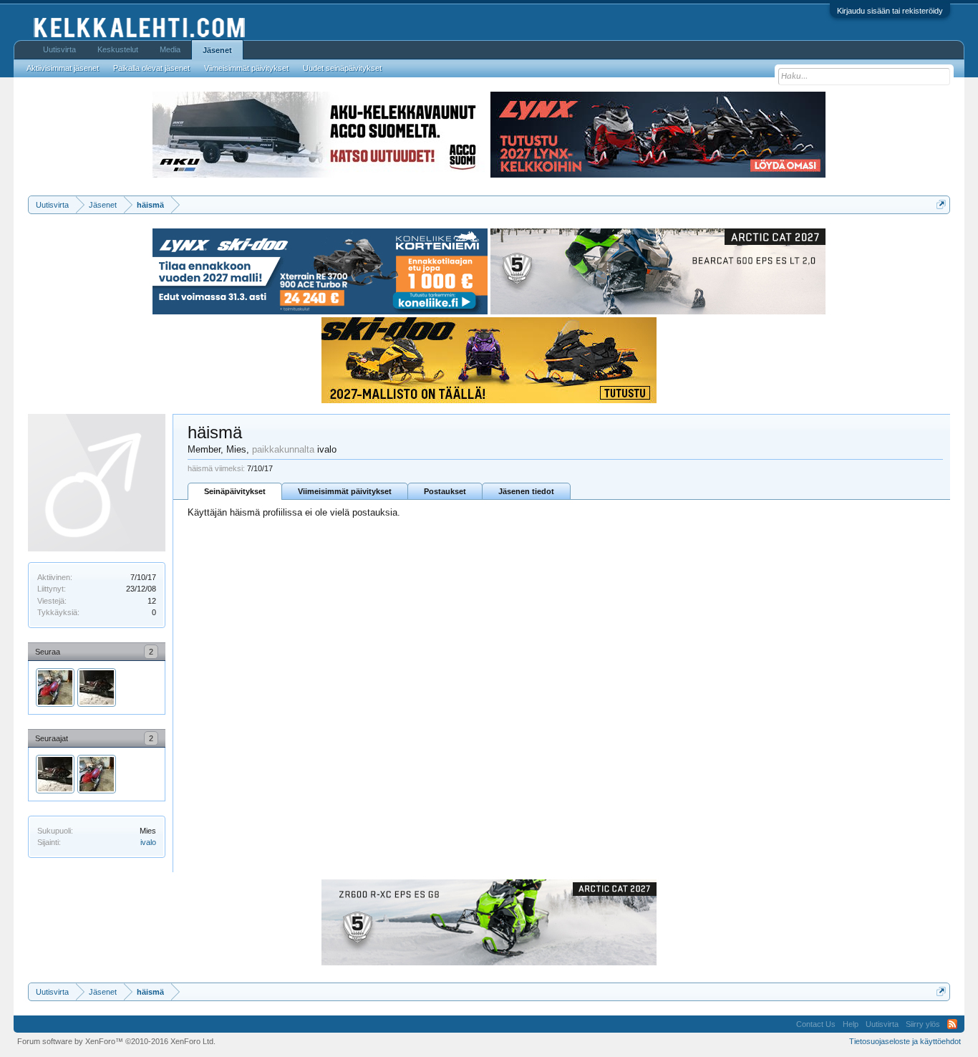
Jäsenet (217, 50)
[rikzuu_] (96, 687)
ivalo (148, 842)
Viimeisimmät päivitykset (345, 491)
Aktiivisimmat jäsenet (62, 68)
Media (170, 49)
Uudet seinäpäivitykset (342, 68)
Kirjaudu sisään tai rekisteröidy (890, 10)
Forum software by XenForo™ (116, 1041)
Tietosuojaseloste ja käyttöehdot (905, 1041)
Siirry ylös (923, 1024)
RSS (952, 1024)
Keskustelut (117, 49)
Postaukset (445, 491)
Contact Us (816, 1024)
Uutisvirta (59, 49)
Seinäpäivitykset (235, 491)
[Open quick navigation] (941, 204)
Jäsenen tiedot (526, 491)
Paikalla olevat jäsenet (151, 68)
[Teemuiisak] (55, 687)
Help (850, 1024)
